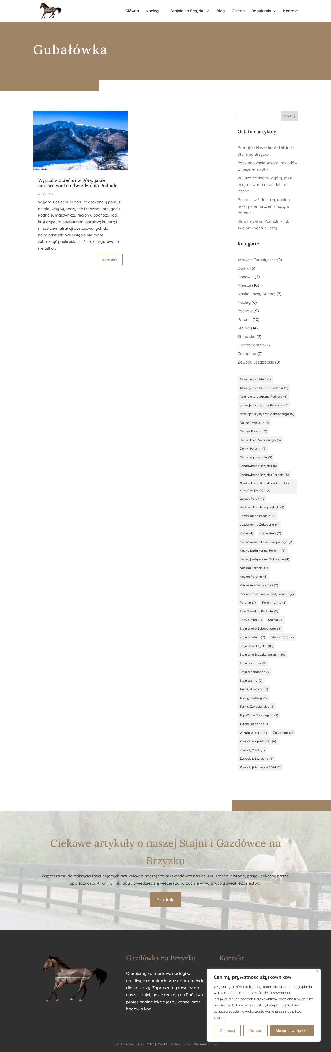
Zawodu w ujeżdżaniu (258, 741)
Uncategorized (251, 345)
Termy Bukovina (254, 689)
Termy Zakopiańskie (257, 706)
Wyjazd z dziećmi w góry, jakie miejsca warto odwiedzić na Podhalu (78, 182)
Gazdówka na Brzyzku (258, 466)
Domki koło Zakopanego (260, 440)
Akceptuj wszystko (292, 1030)
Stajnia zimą (251, 681)
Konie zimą (270, 533)
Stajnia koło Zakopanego (260, 629)
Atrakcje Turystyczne (257, 259)
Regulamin (261, 11)
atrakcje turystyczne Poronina (264, 405)
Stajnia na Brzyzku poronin (262, 654)
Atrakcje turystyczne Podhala (263, 396)
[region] (264, 1005)
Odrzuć (255, 1030)
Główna (132, 11)
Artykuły (165, 899)
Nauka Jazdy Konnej (256, 293)
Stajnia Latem (252, 637)
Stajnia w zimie (253, 663)
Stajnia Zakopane (255, 672)
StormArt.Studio (205, 1044)
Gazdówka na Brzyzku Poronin (264, 475)
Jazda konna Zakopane (259, 525)
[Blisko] (317, 971)
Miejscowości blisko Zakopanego (266, 542)
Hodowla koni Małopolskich (262, 507)
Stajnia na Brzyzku (188, 11)
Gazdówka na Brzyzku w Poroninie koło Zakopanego (264, 486)
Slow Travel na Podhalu (259, 611)
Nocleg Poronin (253, 577)
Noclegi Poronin (254, 568)
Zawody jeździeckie (256, 758)
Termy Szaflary (253, 698)
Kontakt (290, 11)
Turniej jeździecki (254, 724)
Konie (246, 533)
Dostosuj (227, 1030)
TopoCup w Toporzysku (259, 715)
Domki (243, 268)
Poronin (245, 319)
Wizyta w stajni (253, 733)
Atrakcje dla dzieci (255, 379)
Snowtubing (251, 620)
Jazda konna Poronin (257, 516)
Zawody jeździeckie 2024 (260, 767)
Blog (220, 11)
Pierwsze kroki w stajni (259, 585)
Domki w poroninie (256, 457)
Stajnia (244, 327)
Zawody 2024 (252, 750)
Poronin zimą (274, 602)
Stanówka (246, 336)
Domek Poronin (253, 431)
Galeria (238, 11)
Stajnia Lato (282, 637)
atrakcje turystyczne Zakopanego (267, 414)
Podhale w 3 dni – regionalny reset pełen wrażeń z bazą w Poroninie (264, 206)
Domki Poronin (253, 448)
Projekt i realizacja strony (175, 1044)
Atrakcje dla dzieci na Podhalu (264, 388)
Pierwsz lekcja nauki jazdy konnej (267, 594)
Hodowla (246, 276)
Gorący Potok (252, 498)
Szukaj (289, 116)
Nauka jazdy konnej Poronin (262, 550)
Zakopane (247, 353)
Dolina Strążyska (254, 423)
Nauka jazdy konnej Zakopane (264, 559)
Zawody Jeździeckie (256, 362)
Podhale (245, 310)
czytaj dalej (110, 260)
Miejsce (244, 285)
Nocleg (152, 11)
